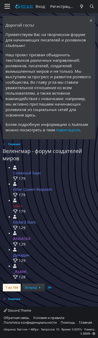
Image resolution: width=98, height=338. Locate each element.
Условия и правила (48, 317)
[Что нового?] (81, 6)
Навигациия (68, 129)
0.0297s (77, 329)
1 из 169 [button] (11, 287)
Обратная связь (16, 317)
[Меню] (7, 6)
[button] (94, 333)
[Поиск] (92, 6)
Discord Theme (19, 310)
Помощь (68, 322)
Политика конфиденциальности (30, 322)
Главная (85, 322)
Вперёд (31, 287)
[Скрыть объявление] (90, 21)
